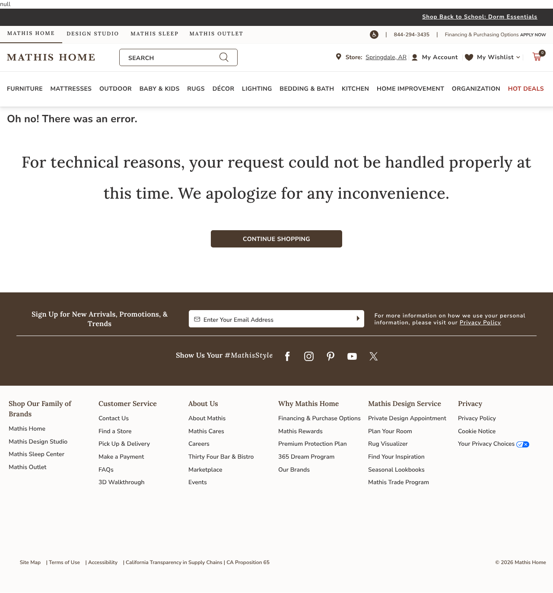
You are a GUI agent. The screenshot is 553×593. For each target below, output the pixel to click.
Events (197, 482)
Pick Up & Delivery (124, 444)
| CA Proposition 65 (247, 562)
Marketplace (205, 470)
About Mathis (207, 418)
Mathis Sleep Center (36, 454)
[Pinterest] (330, 357)
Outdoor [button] (115, 89)
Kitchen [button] (355, 89)
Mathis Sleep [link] (154, 34)
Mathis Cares (206, 431)
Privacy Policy (480, 323)
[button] (435, 57)
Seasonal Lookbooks (396, 470)
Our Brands (294, 470)
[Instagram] (309, 357)
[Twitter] (373, 357)
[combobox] (174, 58)
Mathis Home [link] (31, 33)
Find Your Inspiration (396, 457)
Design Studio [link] (93, 34)
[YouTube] (352, 357)
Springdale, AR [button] (386, 57)
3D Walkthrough (122, 482)
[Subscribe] (357, 318)
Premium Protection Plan (312, 444)
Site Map (30, 562)
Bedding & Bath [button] (307, 89)
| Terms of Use (63, 562)
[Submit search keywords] (224, 57)
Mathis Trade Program (398, 482)
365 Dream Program (306, 457)
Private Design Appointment (407, 418)
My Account (440, 57)
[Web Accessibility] (374, 34)
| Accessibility (102, 562)
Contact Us (114, 418)
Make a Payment (121, 457)
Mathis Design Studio (38, 442)
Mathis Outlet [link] (216, 34)
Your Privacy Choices (486, 444)
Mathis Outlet (27, 467)
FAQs (106, 470)
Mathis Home (27, 429)
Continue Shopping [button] (276, 239)
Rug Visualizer (388, 444)
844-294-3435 (411, 35)
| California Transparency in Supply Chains (172, 562)
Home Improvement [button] (410, 89)
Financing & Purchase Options (319, 418)
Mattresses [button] (71, 89)
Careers (199, 444)
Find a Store (115, 431)
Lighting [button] (257, 89)
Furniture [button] (25, 89)
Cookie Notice (477, 431)
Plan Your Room (390, 431)
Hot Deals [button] (526, 89)
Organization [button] (476, 89)
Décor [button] (224, 89)
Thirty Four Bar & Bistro (221, 457)
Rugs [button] (196, 89)
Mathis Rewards (300, 431)
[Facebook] (287, 357)
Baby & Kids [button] (160, 89)
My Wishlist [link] (495, 57)
